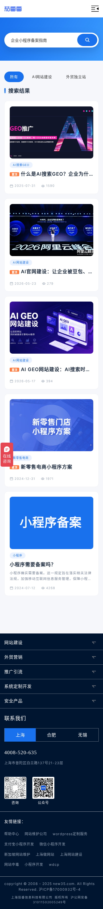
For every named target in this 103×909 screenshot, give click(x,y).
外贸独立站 (76, 76)
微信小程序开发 (52, 844)
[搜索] (87, 40)
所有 (14, 76)
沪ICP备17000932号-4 (60, 889)
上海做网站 (45, 854)
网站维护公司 (36, 834)
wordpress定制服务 (70, 834)
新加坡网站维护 (17, 854)
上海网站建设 (71, 854)
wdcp (54, 864)
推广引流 (13, 671)
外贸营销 (13, 657)
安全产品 (13, 701)
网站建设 (13, 642)
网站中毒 (11, 864)
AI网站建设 (42, 76)
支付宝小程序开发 (19, 844)
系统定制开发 (18, 686)
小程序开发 (34, 864)
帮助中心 (11, 834)
